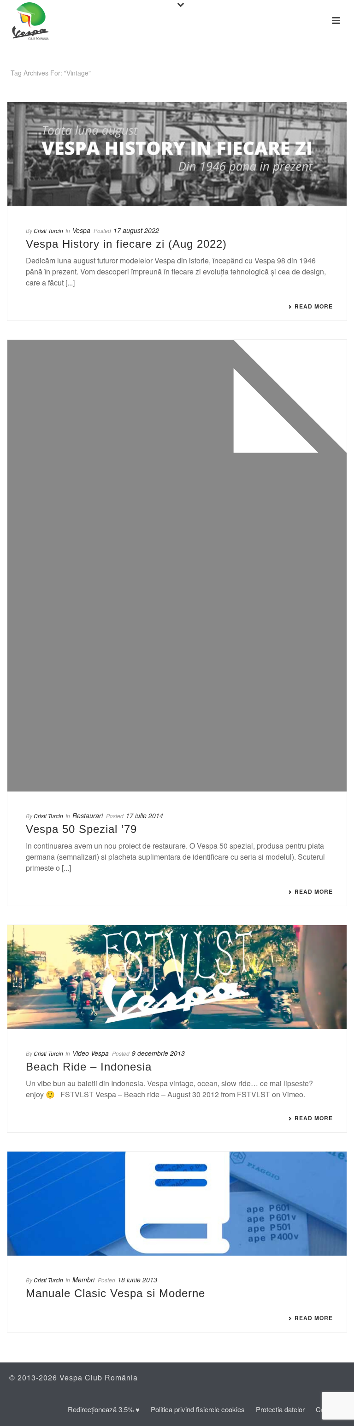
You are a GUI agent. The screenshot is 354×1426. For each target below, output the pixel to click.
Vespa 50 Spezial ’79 (81, 829)
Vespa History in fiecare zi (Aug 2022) (126, 244)
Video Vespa (90, 1053)
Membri (83, 1279)
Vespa (81, 230)
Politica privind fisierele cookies (198, 1409)
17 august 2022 (136, 230)
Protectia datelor (280, 1409)
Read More (314, 306)
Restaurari (87, 815)
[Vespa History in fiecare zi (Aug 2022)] (177, 154)
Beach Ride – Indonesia (89, 1066)
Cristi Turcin (48, 230)
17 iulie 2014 (144, 815)
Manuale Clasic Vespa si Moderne (115, 1293)
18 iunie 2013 (137, 1279)
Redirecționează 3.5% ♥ (104, 1409)
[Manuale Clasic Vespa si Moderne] (177, 1204)
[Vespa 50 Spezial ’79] (177, 566)
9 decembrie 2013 (158, 1053)
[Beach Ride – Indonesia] (177, 977)
